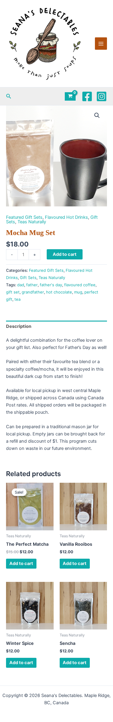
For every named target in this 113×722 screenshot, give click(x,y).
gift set (13, 292)
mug (78, 292)
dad (20, 284)
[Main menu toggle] (101, 43)
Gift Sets (28, 277)
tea (17, 299)
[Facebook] (87, 96)
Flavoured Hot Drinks (66, 217)
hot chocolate (59, 292)
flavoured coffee (80, 284)
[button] (8, 96)
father (32, 284)
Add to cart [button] (21, 563)
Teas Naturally (31, 221)
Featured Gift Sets (24, 217)
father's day (51, 284)
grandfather (33, 292)
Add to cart (65, 254)
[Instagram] (101, 96)
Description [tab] (18, 326)
